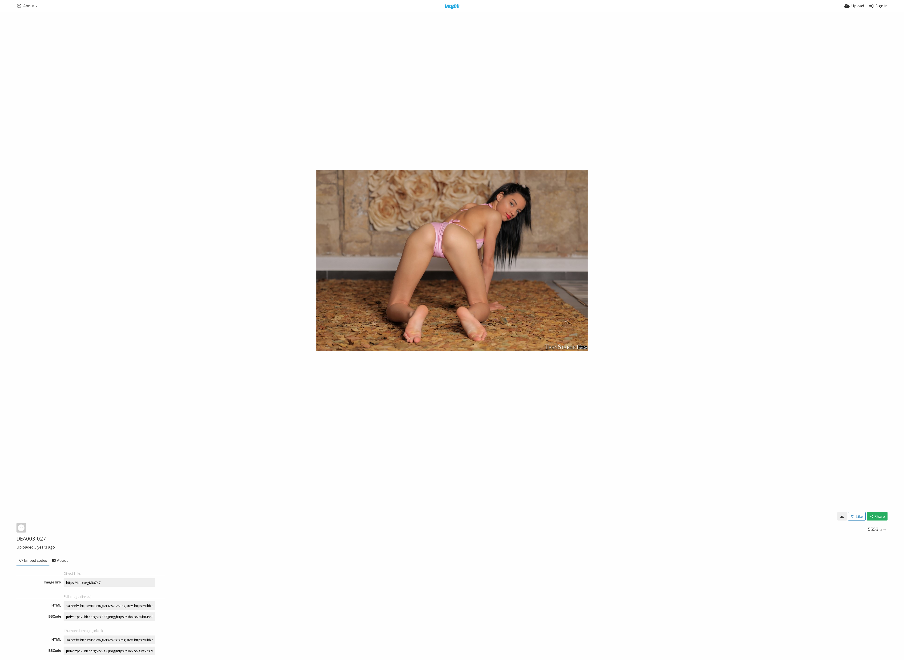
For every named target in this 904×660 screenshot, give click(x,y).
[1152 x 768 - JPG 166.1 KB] (842, 516)
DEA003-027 (31, 538)
